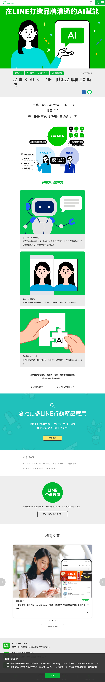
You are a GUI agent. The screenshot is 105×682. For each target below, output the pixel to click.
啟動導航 (52, 438)
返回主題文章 (52, 626)
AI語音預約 (39, 468)
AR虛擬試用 (52, 468)
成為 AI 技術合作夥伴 (66, 386)
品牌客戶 (47, 463)
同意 (52, 675)
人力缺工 (27, 468)
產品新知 (72, 463)
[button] (49, 620)
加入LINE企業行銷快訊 (52, 514)
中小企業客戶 (60, 463)
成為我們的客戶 (37, 386)
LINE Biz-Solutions (32, 463)
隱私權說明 (92, 667)
